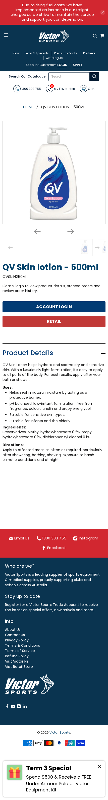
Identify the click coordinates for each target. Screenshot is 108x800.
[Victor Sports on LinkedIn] (24, 707)
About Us (13, 629)
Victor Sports (59, 732)
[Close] (99, 767)
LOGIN (62, 65)
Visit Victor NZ (17, 661)
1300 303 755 (31, 88)
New (16, 53)
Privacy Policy (17, 640)
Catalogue (54, 58)
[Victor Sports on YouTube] (13, 707)
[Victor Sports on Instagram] (19, 707)
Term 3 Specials (36, 53)
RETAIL (54, 321)
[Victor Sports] (54, 36)
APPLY (77, 65)
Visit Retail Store (19, 666)
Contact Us (15, 634)
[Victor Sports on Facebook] (7, 707)
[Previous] (37, 231)
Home (28, 107)
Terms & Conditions (22, 645)
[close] (102, 12)
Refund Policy (17, 656)
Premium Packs (66, 53)
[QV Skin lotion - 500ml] (54, 172)
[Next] (71, 231)
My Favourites (63, 88)
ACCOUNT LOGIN (54, 307)
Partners (89, 53)
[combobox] (68, 76)
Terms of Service (20, 650)
